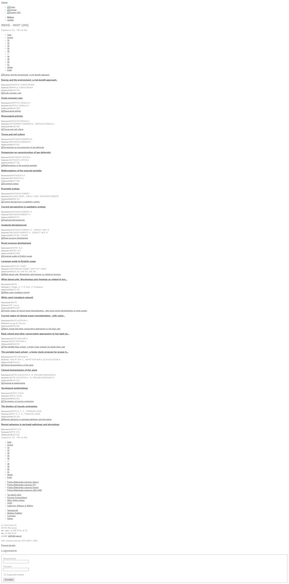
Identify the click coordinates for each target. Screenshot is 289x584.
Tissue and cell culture (13, 134)
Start (9, 35)
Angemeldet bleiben (15, 575)
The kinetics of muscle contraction (19, 406)
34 (8, 46)
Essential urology (10, 188)
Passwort (7, 566)
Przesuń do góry (8, 545)
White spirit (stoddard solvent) (17, 297)
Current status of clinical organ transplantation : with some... (33, 315)
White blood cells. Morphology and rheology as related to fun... (34, 279)
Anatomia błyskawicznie (14, 225)
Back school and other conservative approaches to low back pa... (35, 333)
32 (8, 40)
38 (8, 56)
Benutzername (9, 558)
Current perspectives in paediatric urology (23, 206)
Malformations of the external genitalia (21, 170)
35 (8, 48)
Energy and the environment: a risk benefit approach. (29, 80)
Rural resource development (16, 243)
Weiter (10, 67)
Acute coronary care (12, 98)
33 (8, 43)
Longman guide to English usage (18, 261)
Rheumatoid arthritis (12, 116)
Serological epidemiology (14, 388)
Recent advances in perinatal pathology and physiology (30, 424)
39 (8, 59)
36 (8, 51)
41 (8, 65)
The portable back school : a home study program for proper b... (34, 352)
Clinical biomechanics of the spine (19, 370)
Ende (9, 70)
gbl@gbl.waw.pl (15, 536)
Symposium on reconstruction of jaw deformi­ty (26, 152)
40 (8, 62)
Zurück (10, 37)
